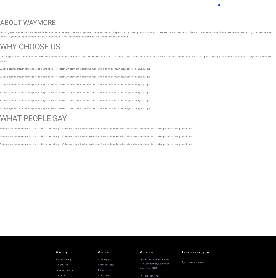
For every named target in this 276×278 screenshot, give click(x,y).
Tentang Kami (198, 5)
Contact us (61, 275)
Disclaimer (180, 5)
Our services (62, 264)
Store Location (117, 5)
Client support (104, 259)
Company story (105, 270)
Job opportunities (64, 270)
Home (101, 5)
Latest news (104, 275)
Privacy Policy (163, 5)
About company (63, 259)
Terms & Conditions (140, 5)
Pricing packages (106, 264)
